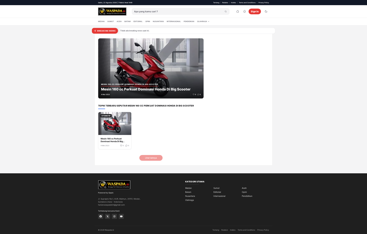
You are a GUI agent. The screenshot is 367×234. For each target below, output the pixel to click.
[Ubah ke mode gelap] (266, 11)
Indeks (233, 3)
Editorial (137, 21)
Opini (147, 21)
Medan (101, 21)
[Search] (225, 11)
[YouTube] (121, 216)
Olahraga (202, 21)
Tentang (216, 3)
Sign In (255, 11)
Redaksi (225, 3)
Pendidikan (189, 21)
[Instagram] (114, 216)
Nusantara (158, 21)
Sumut (110, 21)
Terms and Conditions (247, 3)
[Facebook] (100, 216)
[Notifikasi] (244, 11)
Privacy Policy (263, 3)
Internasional (174, 21)
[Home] (238, 11)
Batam (127, 21)
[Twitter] (107, 216)
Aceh (119, 21)
